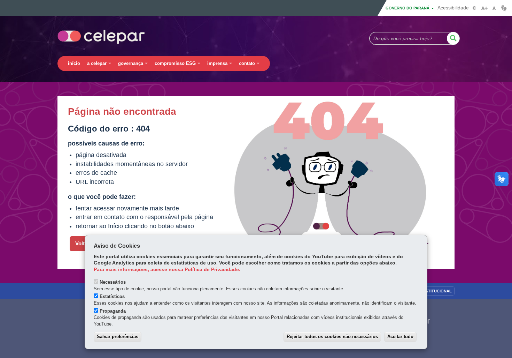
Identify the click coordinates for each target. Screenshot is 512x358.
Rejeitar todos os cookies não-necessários (332, 336)
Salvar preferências (117, 336)
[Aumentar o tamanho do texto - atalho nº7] (484, 8)
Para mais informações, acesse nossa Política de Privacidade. (167, 269)
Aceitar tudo (400, 336)
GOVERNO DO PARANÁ (408, 8)
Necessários (113, 282)
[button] (453, 38)
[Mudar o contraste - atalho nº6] (475, 8)
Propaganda (113, 311)
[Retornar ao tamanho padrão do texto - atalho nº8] (494, 8)
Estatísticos (112, 296)
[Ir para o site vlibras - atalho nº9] (504, 8)
